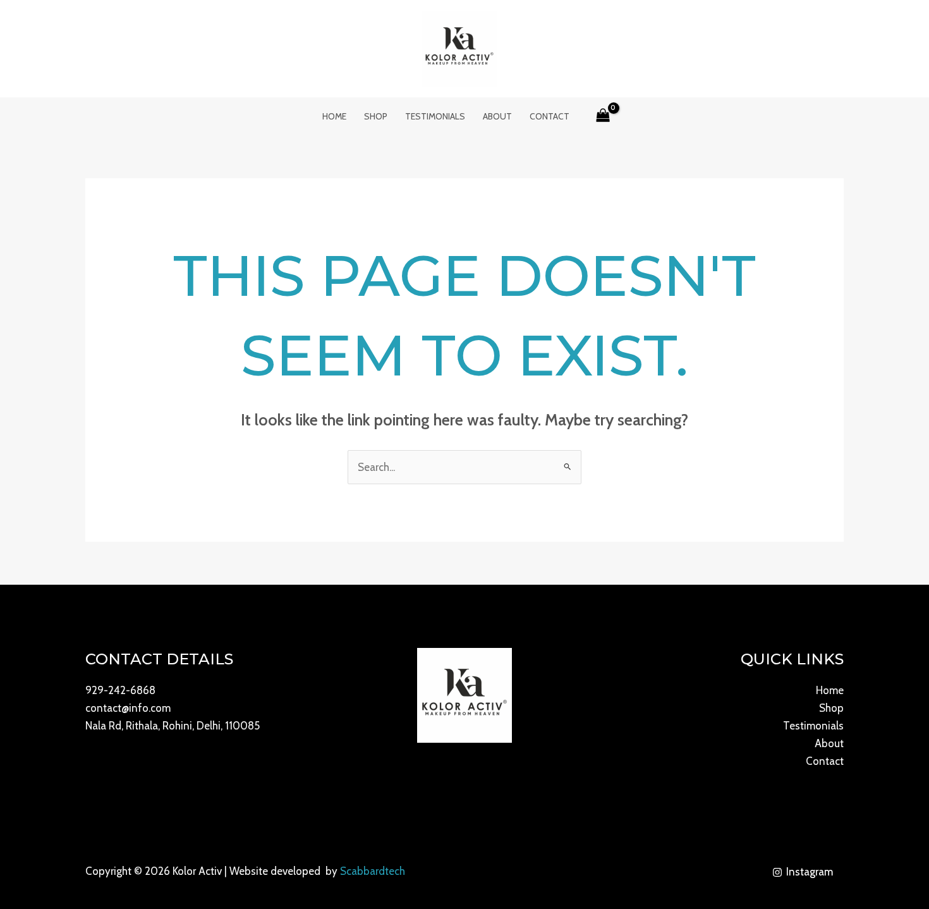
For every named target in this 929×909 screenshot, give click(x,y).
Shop (375, 116)
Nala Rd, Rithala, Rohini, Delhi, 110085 (172, 725)
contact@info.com (128, 708)
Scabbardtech (372, 871)
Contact (549, 116)
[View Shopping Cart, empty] (603, 116)
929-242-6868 (120, 690)
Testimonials (435, 116)
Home (334, 116)
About (497, 116)
